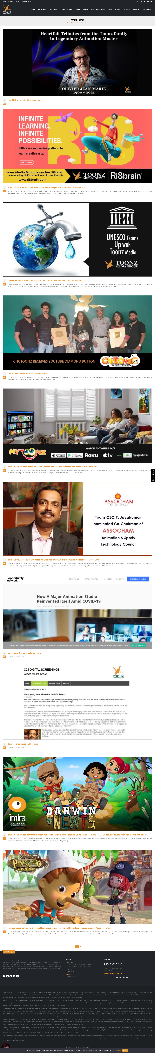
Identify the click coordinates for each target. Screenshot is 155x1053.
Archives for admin (77, 22)
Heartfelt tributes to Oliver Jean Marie (25, 100)
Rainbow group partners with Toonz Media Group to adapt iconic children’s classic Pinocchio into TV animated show (59, 928)
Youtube (10, 976)
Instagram (14, 976)
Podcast (127, 10)
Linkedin (17, 976)
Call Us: (5, 1)
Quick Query (153, 475)
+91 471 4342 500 (15, 1)
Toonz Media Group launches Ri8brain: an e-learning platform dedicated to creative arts (46, 187)
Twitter (7, 976)
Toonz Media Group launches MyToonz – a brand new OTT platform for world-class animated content (52, 466)
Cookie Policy (85, 1045)
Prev (64, 946)
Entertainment (67, 10)
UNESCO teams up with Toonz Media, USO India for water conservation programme (45, 280)
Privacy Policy (69, 1045)
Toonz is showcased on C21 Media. (23, 744)
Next (90, 946)
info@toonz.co (27, 1)
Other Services (54, 10)
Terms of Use (77, 1045)
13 (73, 946)
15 (81, 946)
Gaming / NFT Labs (114, 10)
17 (87, 946)
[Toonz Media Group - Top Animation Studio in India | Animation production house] (7, 10)
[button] (116, 973)
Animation (42, 10)
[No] (153, 1050)
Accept (125, 1050)
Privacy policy (118, 1050)
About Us (136, 10)
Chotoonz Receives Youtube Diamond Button (28, 373)
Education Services (98, 10)
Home (33, 10)
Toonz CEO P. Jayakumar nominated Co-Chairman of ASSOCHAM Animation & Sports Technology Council (54, 559)
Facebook (4, 976)
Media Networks (82, 10)
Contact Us (147, 10)
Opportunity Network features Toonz (24, 653)
